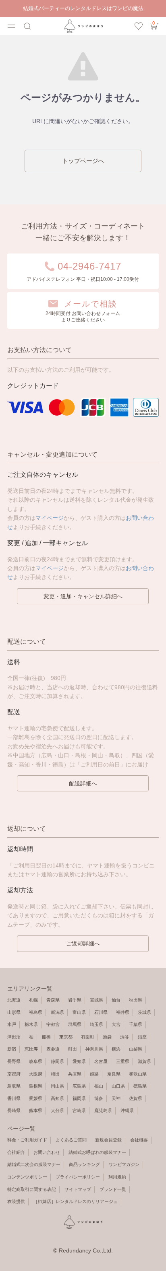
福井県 (122, 1012)
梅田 (55, 1073)
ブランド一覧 (113, 1189)
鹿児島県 (103, 1110)
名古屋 (101, 1061)
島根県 (35, 1086)
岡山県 (57, 1086)
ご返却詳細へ (83, 943)
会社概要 (139, 1139)
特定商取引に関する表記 (31, 1189)
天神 (116, 1098)
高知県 (57, 1098)
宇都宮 (53, 1024)
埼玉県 (96, 1024)
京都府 (14, 1073)
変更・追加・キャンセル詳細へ (83, 596)
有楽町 (87, 1036)
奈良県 (113, 1073)
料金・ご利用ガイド (27, 1139)
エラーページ (83, 26)
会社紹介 (16, 1152)
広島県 (79, 1086)
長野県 (14, 1061)
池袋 (107, 1036)
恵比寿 (31, 1048)
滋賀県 (144, 1061)
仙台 (116, 999)
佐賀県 (135, 1098)
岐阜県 (35, 1061)
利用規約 (117, 1176)
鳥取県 (14, 1086)
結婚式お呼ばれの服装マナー (97, 1152)
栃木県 (31, 1024)
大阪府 (35, 1073)
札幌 (33, 999)
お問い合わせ (46, 1152)
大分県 (57, 1110)
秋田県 (135, 999)
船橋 (46, 1036)
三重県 (122, 1061)
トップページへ (83, 160)
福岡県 (79, 1098)
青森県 (53, 999)
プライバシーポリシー (78, 1176)
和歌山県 (138, 1073)
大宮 (116, 1024)
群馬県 (74, 1024)
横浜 (116, 1048)
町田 (72, 1048)
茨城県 (144, 1012)
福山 (98, 1086)
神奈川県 (94, 1048)
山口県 (118, 1086)
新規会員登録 (108, 1139)
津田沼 (14, 1036)
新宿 (11, 1048)
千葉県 (135, 1024)
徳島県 (140, 1086)
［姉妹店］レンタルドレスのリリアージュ (75, 1201)
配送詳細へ (83, 783)
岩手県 (74, 999)
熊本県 (35, 1110)
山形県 (14, 1012)
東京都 (66, 1036)
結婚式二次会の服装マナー (33, 1164)
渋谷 (124, 1036)
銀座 (142, 1036)
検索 (27, 26)
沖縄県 (127, 1110)
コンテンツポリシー (27, 1176)
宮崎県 (79, 1110)
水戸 (11, 1024)
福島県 (35, 1012)
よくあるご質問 (71, 1139)
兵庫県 (74, 1073)
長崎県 (14, 1110)
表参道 (53, 1048)
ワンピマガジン (123, 1164)
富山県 (79, 1012)
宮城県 (96, 999)
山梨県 (135, 1048)
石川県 (101, 1012)
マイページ (49, 518)
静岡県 (57, 1061)
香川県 (14, 1098)
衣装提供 (16, 1201)
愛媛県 (35, 1098)
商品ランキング (84, 1164)
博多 (98, 1098)
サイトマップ (77, 1189)
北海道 (14, 999)
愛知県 (79, 1061)
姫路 (94, 1073)
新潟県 (57, 1012)
